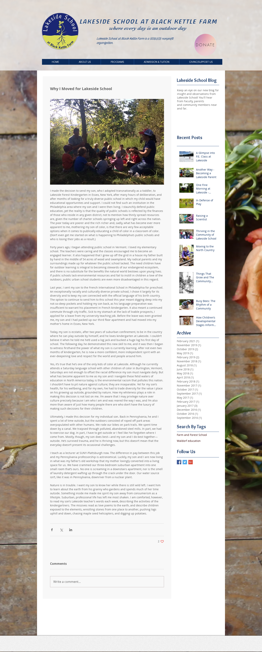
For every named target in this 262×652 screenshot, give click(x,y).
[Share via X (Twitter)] (61, 530)
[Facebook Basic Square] (179, 462)
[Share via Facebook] (52, 530)
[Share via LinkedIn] (71, 530)
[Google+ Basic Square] (190, 462)
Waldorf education (189, 441)
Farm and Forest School (192, 435)
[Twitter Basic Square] (185, 462)
